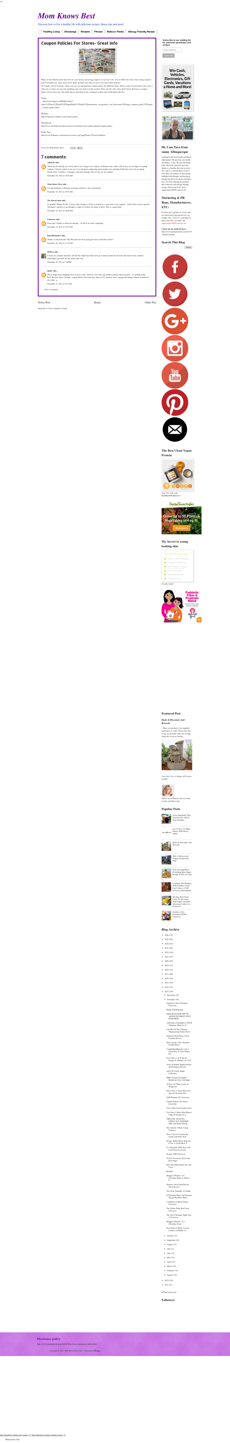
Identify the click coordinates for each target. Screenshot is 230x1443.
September (171, 1240)
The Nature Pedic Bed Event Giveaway (178, 1209)
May (169, 1257)
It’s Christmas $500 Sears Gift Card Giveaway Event (178, 1148)
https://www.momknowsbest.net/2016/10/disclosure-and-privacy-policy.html (67, 1344)
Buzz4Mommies (54, 235)
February (171, 1270)
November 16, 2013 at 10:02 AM (60, 175)
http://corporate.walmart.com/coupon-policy (59, 116)
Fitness (98, 31)
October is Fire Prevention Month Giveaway (179, 914)
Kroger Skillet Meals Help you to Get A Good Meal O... (179, 1142)
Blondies (170, 1171)
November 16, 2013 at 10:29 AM (60, 191)
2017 (167, 974)
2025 (167, 939)
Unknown (51, 219)
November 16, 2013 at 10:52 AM (60, 226)
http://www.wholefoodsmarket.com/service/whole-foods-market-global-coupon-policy (76, 126)
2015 (167, 982)
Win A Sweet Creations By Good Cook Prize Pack (177, 1135)
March (170, 1266)
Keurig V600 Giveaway (176, 1154)
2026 (167, 935)
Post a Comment (51, 289)
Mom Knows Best (66, 15)
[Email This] (71, 148)
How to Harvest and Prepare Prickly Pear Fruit (181, 858)
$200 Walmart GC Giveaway (178, 1097)
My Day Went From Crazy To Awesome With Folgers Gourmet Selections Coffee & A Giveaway (182, 901)
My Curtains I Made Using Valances (177, 1128)
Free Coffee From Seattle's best (179, 1108)
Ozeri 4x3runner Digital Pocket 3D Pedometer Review (179, 1065)
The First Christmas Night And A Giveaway (179, 1216)
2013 (167, 991)
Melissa (50, 251)
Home (97, 302)
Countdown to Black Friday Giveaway (177, 1202)
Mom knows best (12, 1439)
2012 (167, 1280)
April (169, 1261)
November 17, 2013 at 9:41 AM (59, 283)
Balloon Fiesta (115, 31)
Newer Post (44, 302)
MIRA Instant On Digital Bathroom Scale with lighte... (179, 1078)
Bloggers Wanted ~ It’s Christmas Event (176, 1222)
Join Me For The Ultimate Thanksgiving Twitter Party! (178, 1030)
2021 (167, 956)
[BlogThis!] (73, 148)
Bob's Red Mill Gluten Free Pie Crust (179, 1165)
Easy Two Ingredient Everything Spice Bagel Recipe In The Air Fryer (182, 872)
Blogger (97, 1350)
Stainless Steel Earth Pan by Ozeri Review (178, 1185)
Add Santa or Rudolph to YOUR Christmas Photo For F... (179, 1023)
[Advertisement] (177, 667)
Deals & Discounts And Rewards (173, 721)
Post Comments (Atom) (58, 308)
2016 (167, 978)
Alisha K (51, 162)
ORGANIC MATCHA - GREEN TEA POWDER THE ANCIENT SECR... (178, 1121)
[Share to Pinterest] (81, 148)
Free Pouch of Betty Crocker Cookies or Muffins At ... (178, 1229)
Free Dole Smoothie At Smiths (179, 1191)
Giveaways (70, 31)
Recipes (85, 31)
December (171, 995)
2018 (167, 969)
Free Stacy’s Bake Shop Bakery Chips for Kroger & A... (179, 1113)
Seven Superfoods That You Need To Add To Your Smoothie (182, 817)
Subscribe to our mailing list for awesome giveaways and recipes (177, 42)
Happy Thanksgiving (175, 1009)
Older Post (150, 302)
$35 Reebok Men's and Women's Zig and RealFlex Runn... (179, 1196)
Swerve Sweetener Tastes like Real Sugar (178, 1159)
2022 (167, 952)
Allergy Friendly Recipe (141, 31)
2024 (167, 943)
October (170, 1235)
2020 (167, 961)
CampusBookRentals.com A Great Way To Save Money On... (178, 1051)
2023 (167, 948)
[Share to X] (76, 148)
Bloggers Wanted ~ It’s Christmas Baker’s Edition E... (178, 1177)
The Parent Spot (54, 200)
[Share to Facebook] (78, 148)
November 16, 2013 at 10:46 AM (60, 210)
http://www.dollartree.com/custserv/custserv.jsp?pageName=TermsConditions (73, 135)
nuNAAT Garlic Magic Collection (176, 1072)
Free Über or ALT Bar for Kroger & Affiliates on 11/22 (179, 1059)
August (170, 1244)
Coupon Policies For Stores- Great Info (178, 1102)
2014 (167, 987)
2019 (167, 965)
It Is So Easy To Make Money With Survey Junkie (181, 831)
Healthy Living (51, 31)
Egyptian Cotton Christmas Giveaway (177, 1004)
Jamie (49, 270)
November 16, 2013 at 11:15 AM (60, 243)
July (169, 1248)
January (170, 1274)
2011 (167, 1284)
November (171, 999)
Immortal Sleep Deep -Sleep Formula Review (178, 1036)
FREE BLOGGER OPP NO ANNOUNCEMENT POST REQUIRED (179, 1016)
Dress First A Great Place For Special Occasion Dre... (178, 1091)
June (169, 1253)
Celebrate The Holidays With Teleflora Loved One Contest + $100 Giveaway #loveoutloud (182, 887)
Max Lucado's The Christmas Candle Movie (178, 1043)
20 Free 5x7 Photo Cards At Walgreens (177, 1085)
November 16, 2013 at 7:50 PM (59, 262)
